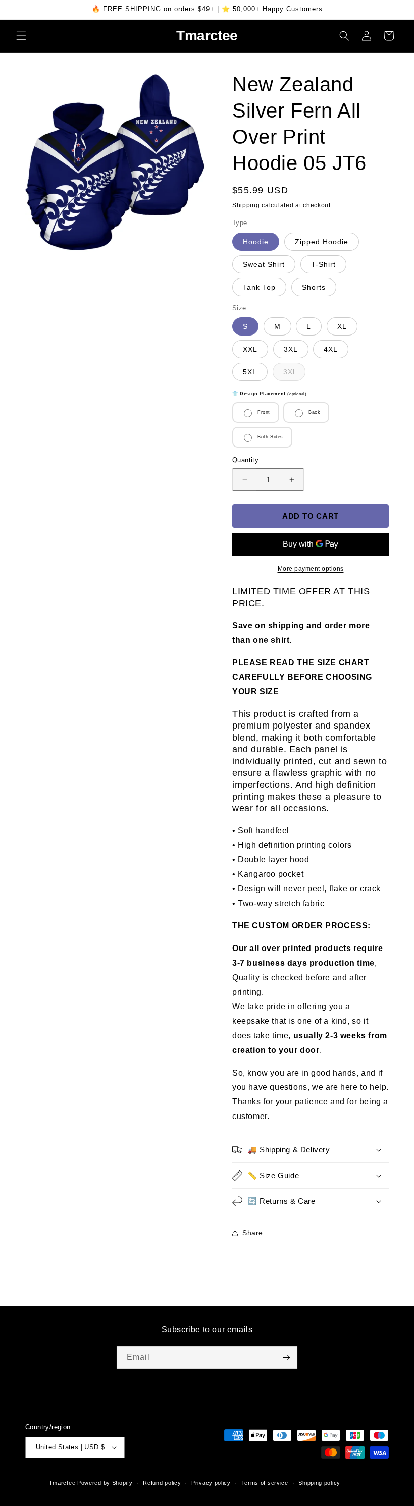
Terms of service (264, 1483)
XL (342, 326)
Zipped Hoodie (321, 242)
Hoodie (256, 242)
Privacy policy (211, 1483)
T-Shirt (323, 264)
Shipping (246, 205)
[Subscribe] (286, 1357)
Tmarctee (62, 1483)
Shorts (314, 287)
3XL (291, 349)
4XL (331, 349)
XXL (250, 349)
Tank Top (259, 287)
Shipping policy (319, 1483)
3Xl (294, 374)
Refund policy (162, 1483)
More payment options (311, 568)
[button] (21, 36)
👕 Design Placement (269, 393)
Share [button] (252, 1233)
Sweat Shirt (264, 264)
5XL (250, 372)
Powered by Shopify (105, 1483)
